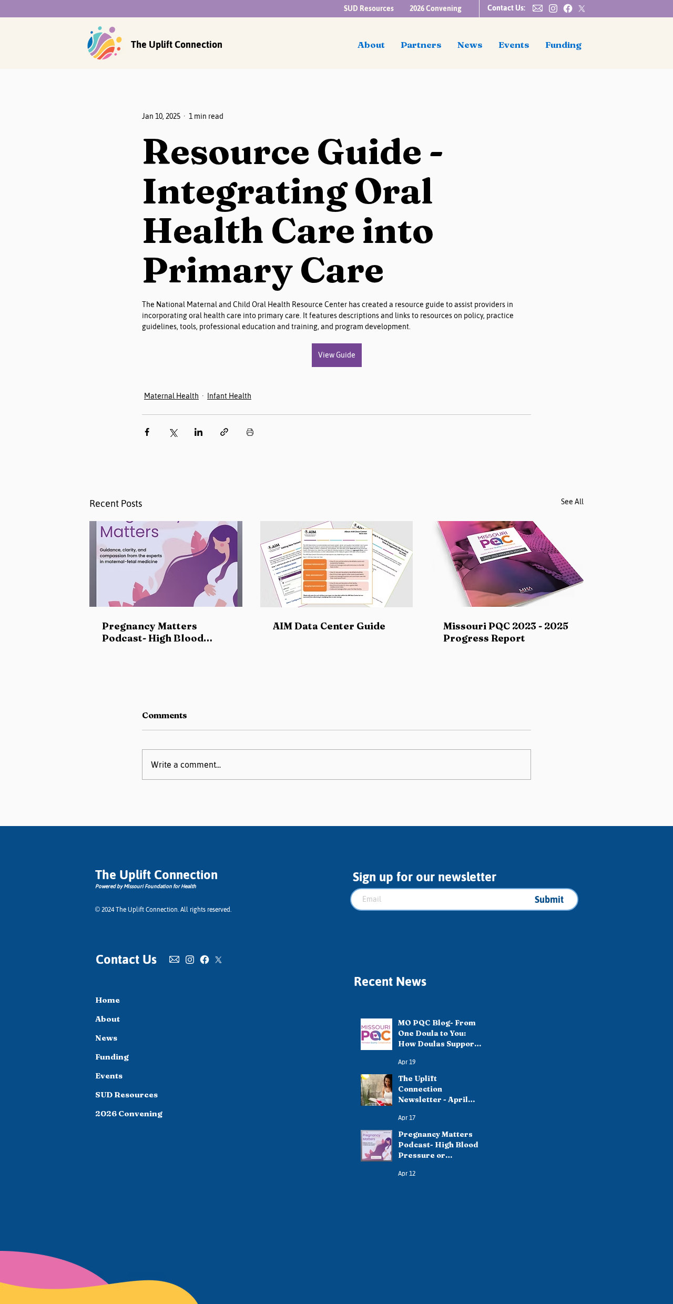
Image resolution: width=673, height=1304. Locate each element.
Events (109, 1076)
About (107, 1019)
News (106, 1038)
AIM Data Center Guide (329, 626)
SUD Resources (126, 1094)
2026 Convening (128, 1113)
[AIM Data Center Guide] (336, 564)
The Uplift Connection (176, 44)
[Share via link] (224, 432)
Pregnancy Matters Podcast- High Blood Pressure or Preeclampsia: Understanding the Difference (152, 632)
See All (572, 501)
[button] (538, 8)
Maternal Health (171, 396)
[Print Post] (250, 432)
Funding (112, 1057)
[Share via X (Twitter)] (173, 432)
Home (107, 1000)
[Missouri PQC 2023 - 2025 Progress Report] (507, 564)
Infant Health (229, 396)
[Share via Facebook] (147, 432)
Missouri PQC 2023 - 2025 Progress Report (505, 632)
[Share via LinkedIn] (198, 432)
